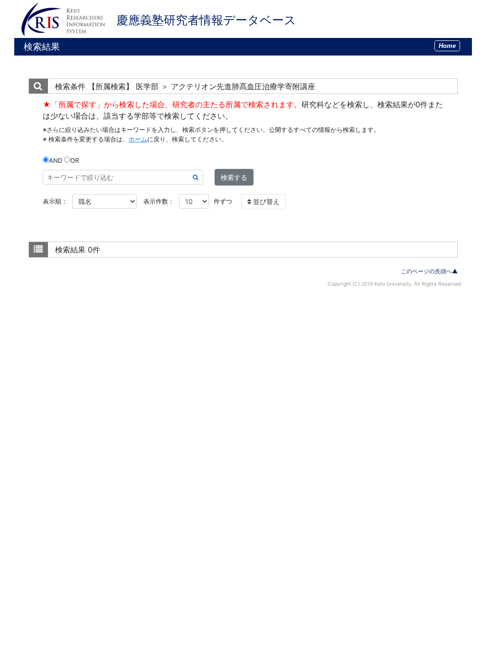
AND (55, 160)
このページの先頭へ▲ (429, 271)
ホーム (138, 139)
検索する (234, 177)
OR (74, 160)
